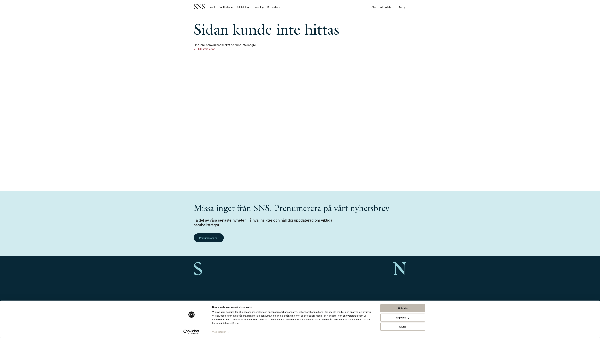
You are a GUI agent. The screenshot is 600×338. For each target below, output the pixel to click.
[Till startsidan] (199, 7)
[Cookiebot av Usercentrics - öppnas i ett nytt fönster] (191, 332)
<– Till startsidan (204, 49)
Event (212, 7)
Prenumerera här (208, 238)
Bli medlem (273, 7)
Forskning (258, 7)
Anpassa (401, 317)
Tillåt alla (403, 308)
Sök (374, 7)
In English (385, 7)
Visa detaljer (219, 331)
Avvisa (402, 326)
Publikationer (226, 7)
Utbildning (243, 7)
